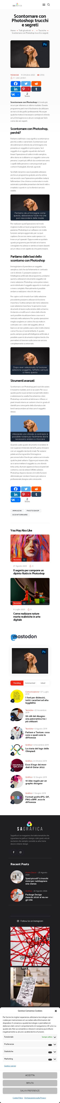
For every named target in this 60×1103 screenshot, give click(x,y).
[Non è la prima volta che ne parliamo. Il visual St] (30, 986)
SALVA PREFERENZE (30, 1090)
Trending (17, 683)
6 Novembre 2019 (41, 745)
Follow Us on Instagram (32, 921)
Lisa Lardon (21, 78)
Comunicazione (32, 692)
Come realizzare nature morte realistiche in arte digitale (26, 617)
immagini (17, 511)
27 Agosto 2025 (20, 566)
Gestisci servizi (10, 1066)
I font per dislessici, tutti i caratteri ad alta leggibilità (36, 700)
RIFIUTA (30, 1083)
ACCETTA (30, 1075)
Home (13, 30)
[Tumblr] (36, 89)
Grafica (28, 745)
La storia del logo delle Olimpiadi (37, 750)
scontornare (20, 515)
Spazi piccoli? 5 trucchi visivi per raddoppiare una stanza (36, 881)
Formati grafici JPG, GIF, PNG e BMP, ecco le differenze (37, 800)
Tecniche (42, 30)
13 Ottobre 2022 (28, 75)
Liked (43, 683)
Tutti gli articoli (25, 30)
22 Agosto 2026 (40, 891)
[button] (55, 1011)
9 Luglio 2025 (19, 609)
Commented (30, 683)
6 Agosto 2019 (41, 729)
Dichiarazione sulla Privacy (35, 1098)
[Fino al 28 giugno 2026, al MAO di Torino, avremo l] (30, 946)
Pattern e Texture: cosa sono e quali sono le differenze (37, 735)
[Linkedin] (16, 89)
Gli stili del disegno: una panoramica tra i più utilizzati (35, 719)
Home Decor (31, 872)
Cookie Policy (18, 1098)
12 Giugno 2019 (40, 777)
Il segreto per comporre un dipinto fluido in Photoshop (29, 572)
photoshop (33, 511)
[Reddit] (36, 83)
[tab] (16, 683)
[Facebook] (16, 83)
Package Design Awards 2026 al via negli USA (36, 897)
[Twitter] (26, 83)
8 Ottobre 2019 (40, 761)
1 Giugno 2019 (40, 793)
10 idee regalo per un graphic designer (36, 782)
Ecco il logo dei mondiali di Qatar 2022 (36, 766)
